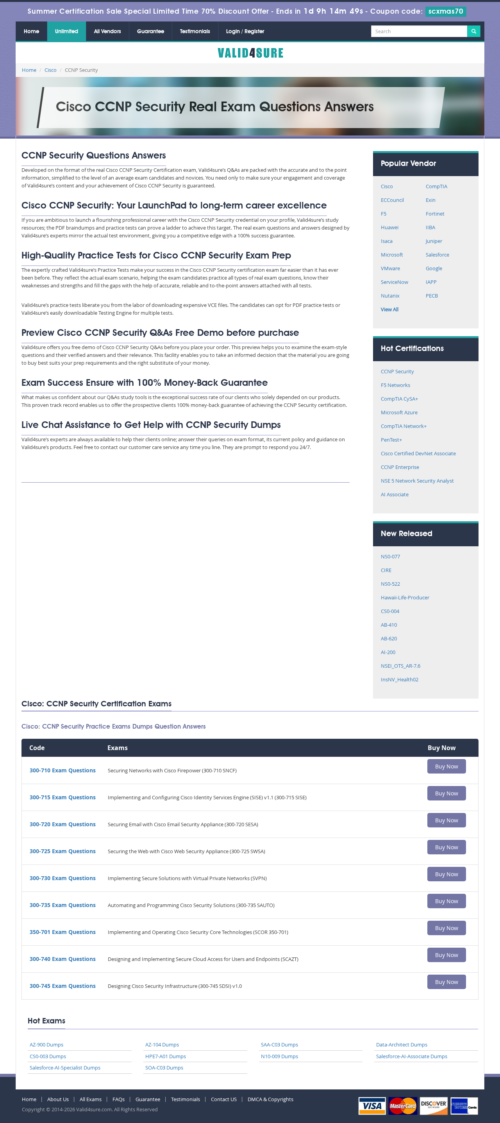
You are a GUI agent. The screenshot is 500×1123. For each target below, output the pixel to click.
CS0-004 (390, 612)
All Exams (91, 1099)
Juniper (434, 241)
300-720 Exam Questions (63, 824)
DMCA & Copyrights (270, 1099)
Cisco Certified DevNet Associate (418, 454)
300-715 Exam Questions (63, 797)
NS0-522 (390, 584)
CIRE (386, 571)
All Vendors (107, 31)
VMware (390, 269)
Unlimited (66, 31)
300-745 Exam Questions (63, 985)
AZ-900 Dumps (46, 1044)
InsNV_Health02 (399, 680)
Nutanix (390, 296)
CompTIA (436, 187)
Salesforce (437, 255)
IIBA (430, 228)
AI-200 (388, 653)
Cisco (51, 69)
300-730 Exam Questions (63, 878)
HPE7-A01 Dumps (165, 1056)
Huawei (389, 228)
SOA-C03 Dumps (164, 1067)
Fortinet (435, 214)
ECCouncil (392, 200)
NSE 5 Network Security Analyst (417, 481)
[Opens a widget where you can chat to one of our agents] (470, 1109)
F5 (383, 214)
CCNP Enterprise (400, 468)
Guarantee (150, 31)
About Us (58, 1099)
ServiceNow (394, 282)
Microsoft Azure (399, 413)
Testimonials (195, 31)
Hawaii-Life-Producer (405, 598)
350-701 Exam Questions (63, 932)
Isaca (387, 241)
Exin (431, 200)
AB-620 (389, 639)
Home (31, 31)
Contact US (224, 1099)
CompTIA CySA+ (399, 399)
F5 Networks (395, 386)
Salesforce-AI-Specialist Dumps (65, 1067)
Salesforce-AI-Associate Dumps (411, 1056)
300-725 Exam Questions (63, 851)
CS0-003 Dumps (48, 1056)
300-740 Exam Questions (63, 959)
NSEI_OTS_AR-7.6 (400, 666)
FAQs (118, 1099)
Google (434, 269)
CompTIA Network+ (404, 427)
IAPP (431, 282)
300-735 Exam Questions (63, 905)
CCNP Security (397, 372)
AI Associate (395, 495)
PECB (432, 296)
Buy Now (446, 766)
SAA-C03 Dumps (279, 1044)
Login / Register (245, 31)
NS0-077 (390, 557)
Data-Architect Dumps (401, 1044)
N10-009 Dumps (279, 1056)
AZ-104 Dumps (162, 1044)
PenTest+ (391, 440)
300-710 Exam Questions (63, 770)
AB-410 (389, 625)
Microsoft (392, 255)
